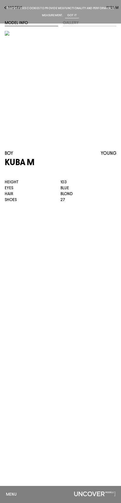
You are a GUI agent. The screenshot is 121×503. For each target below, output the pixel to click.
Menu (11, 494)
